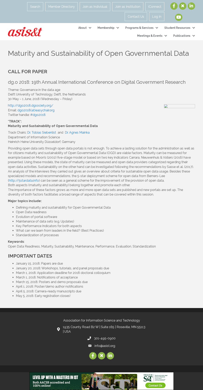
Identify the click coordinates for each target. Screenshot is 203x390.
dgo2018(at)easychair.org (36, 110)
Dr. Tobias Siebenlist (41, 132)
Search (35, 7)
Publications (181, 35)
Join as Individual (95, 7)
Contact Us (136, 16)
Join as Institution (127, 7)
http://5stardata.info (24, 180)
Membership (106, 27)
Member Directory (61, 7)
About (82, 27)
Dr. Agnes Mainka (77, 132)
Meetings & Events (149, 35)
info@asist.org (105, 346)
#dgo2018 (38, 115)
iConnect (154, 7)
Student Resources (177, 27)
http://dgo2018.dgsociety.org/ (30, 105)
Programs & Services (139, 27)
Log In (156, 16)
